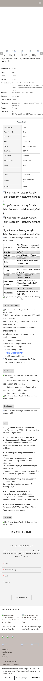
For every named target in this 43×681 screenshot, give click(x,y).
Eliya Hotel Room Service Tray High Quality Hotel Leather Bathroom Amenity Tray (11, 628)
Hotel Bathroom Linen (13, 353)
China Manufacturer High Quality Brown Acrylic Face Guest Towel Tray (31, 628)
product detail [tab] (21, 122)
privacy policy (7, 673)
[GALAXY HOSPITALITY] (25, 645)
